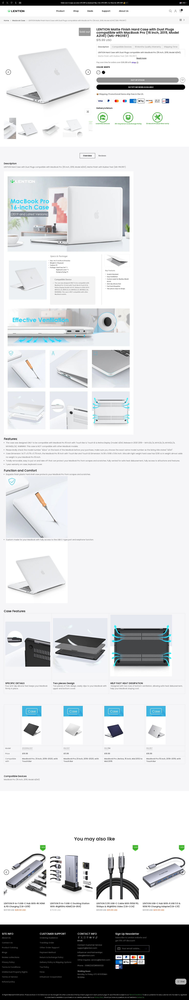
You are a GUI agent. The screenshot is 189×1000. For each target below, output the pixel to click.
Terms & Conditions (11, 967)
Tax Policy (44, 967)
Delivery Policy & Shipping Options (55, 962)
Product (60, 11)
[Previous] (8, 72)
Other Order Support (49, 947)
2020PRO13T (27, 748)
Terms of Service (10, 977)
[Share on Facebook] (3, 2)
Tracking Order (47, 943)
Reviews (102, 155)
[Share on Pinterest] (11, 2)
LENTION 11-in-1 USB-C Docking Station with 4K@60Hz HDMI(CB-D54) (69, 905)
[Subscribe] (144, 948)
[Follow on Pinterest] (87, 937)
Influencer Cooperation (51, 977)
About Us (123, 11)
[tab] (103, 46)
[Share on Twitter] (7, 2)
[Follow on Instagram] (84, 937)
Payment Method (48, 952)
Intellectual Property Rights (15, 972)
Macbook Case (18, 20)
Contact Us (7, 943)
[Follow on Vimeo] (93, 937)
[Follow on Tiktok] (96, 937)
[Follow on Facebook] (79, 937)
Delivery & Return (104, 108)
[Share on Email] (20, 2)
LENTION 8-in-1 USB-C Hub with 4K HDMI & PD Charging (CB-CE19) (24, 905)
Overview (87, 155)
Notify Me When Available (140, 87)
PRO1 (106, 748)
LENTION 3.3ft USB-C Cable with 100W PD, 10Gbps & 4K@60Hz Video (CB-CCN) (117, 905)
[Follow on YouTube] (90, 937)
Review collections (10, 957)
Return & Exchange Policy (51, 957)
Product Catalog (10, 947)
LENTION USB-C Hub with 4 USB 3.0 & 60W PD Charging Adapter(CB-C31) (161, 905)
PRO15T (149, 748)
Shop (76, 11)
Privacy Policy (8, 962)
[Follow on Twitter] (81, 937)
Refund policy (8, 982)
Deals (90, 11)
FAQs (42, 972)
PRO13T (67, 748)
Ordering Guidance (49, 938)
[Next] (88, 72)
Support (106, 11)
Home (6, 20)
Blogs (4, 952)
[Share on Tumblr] (16, 2)
